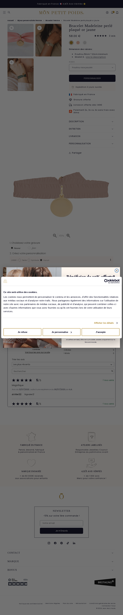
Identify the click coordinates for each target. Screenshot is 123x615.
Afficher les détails (104, 323)
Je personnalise (60, 332)
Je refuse (22, 332)
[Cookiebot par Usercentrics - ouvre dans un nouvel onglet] (106, 281)
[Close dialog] (116, 270)
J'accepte (101, 332)
